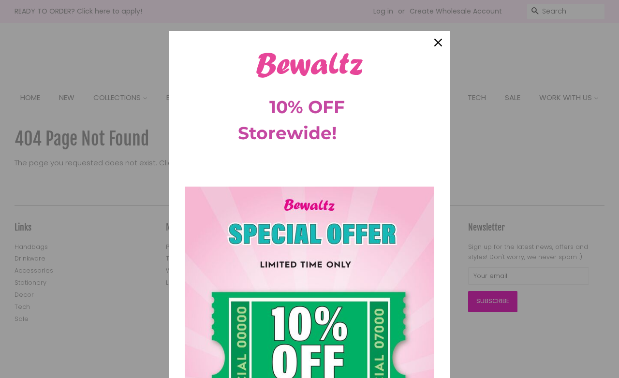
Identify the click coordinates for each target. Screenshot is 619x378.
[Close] (438, 42)
